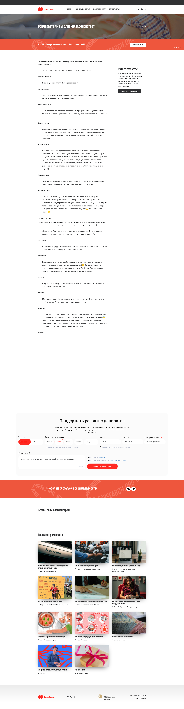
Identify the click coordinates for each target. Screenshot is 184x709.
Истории (144, 26)
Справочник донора (88, 569)
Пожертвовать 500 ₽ (102, 466)
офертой (102, 457)
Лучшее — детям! (80, 670)
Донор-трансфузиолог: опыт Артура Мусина (52, 670)
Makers (143, 698)
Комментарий (24, 453)
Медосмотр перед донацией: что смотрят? (52, 637)
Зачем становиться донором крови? (87, 566)
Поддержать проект (99, 9)
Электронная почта (153, 437)
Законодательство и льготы (128, 569)
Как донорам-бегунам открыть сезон (50, 601)
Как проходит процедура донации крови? (89, 637)
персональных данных (119, 460)
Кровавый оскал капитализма (122, 637)
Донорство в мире (119, 640)
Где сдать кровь (114, 9)
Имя (102, 437)
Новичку (97, 569)
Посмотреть (138, 44)
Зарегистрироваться (83, 9)
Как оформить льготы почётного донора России (91, 601)
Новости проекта (51, 571)
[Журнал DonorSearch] (47, 9)
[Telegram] (133, 489)
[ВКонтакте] (128, 489)
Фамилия (125, 437)
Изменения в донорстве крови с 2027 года (126, 566)
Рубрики (68, 9)
